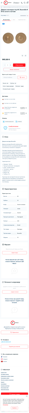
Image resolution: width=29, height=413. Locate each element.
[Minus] (5, 65)
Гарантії (2, 382)
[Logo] (7, 3)
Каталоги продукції (5, 385)
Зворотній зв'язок (5, 389)
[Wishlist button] (22, 55)
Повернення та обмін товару (7, 376)
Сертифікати (3, 383)
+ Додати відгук (14, 252)
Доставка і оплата (5, 374)
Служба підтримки (13, 126)
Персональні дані (4, 387)
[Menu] (1, 2)
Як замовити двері (5, 378)
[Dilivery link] (26, 108)
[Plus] (10, 65)
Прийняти (14, 407)
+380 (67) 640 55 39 (6, 341)
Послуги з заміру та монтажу (7, 379)
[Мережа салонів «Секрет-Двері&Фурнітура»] (14, 323)
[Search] (24, 2)
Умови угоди (3, 372)
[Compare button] (25, 55)
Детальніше (5, 404)
